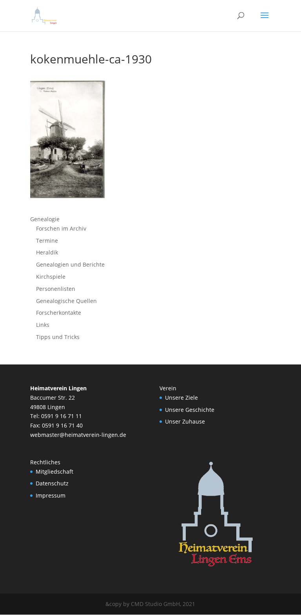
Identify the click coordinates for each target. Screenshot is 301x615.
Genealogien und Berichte (70, 264)
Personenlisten (55, 288)
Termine (47, 240)
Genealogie (45, 219)
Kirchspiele (50, 276)
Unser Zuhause (185, 421)
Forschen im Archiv (61, 228)
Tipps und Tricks (58, 337)
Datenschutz (52, 483)
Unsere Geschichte (189, 409)
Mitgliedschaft (54, 471)
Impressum (50, 495)
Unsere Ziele (181, 397)
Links (42, 324)
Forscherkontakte (58, 312)
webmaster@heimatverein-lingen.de (78, 434)
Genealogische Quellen (66, 301)
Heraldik (47, 252)
